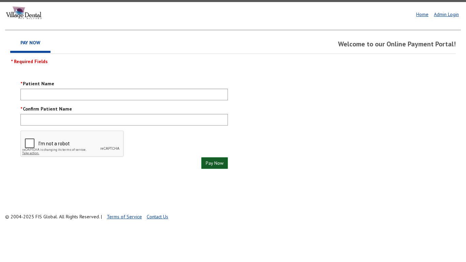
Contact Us (157, 217)
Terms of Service (124, 217)
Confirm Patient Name (47, 109)
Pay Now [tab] (30, 43)
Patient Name (38, 84)
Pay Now (214, 163)
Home (422, 14)
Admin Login (446, 14)
